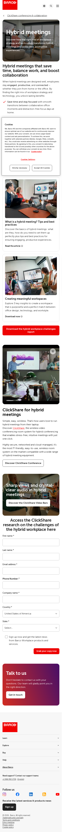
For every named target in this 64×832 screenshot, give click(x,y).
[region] (30, 146)
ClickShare (18, 428)
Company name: (11, 593)
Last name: (8, 550)
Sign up (9, 807)
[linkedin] (31, 794)
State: (6, 621)
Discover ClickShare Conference (23, 463)
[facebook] (17, 794)
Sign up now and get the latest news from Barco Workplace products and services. (28, 640)
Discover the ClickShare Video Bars (28, 503)
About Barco (8, 767)
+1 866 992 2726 (13, 779)
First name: (8, 536)
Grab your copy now (46, 651)
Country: (7, 607)
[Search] (51, 6)
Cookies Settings (28, 159)
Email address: (10, 564)
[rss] (44, 794)
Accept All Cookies (42, 168)
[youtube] (57, 794)
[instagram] (4, 794)
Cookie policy (36, 152)
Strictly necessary (19, 168)
